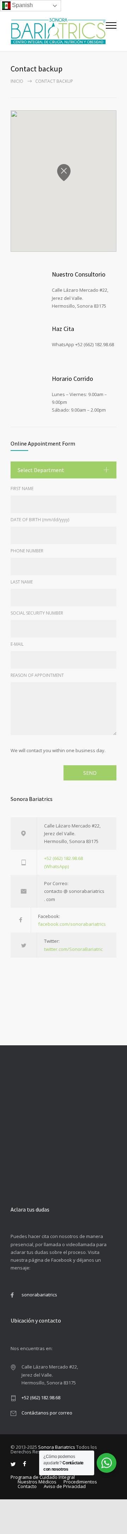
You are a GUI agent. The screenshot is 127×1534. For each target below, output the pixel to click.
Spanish (22, 5)
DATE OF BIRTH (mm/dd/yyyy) (40, 520)
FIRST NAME (22, 489)
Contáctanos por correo (47, 1413)
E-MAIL (17, 644)
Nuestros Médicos (37, 1481)
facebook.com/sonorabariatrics (72, 924)
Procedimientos (80, 1481)
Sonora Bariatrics (56, 1447)
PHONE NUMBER (27, 551)
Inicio (17, 81)
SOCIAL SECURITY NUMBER (37, 613)
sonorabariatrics (39, 1294)
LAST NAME (22, 582)
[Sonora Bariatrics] (58, 31)
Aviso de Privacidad (65, 1486)
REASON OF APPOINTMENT (37, 675)
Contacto (27, 1486)
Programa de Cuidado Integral (43, 1477)
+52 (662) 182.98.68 (41, 1397)
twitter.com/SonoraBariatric (73, 949)
